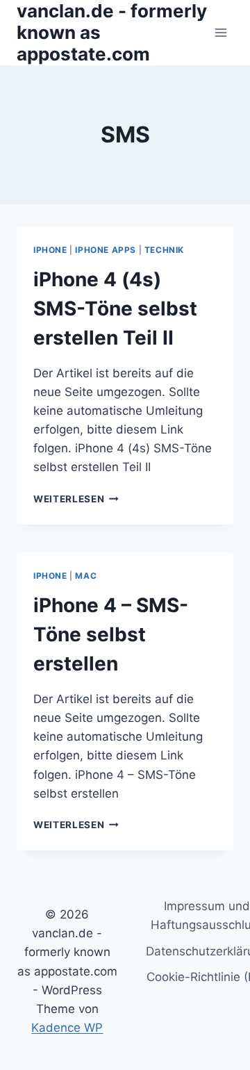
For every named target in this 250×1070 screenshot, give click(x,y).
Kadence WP (67, 1028)
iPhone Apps (105, 250)
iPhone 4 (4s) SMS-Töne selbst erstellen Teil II (115, 308)
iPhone (50, 250)
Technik (164, 250)
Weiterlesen (76, 498)
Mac (86, 575)
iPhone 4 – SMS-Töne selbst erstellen (110, 634)
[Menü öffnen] (220, 32)
